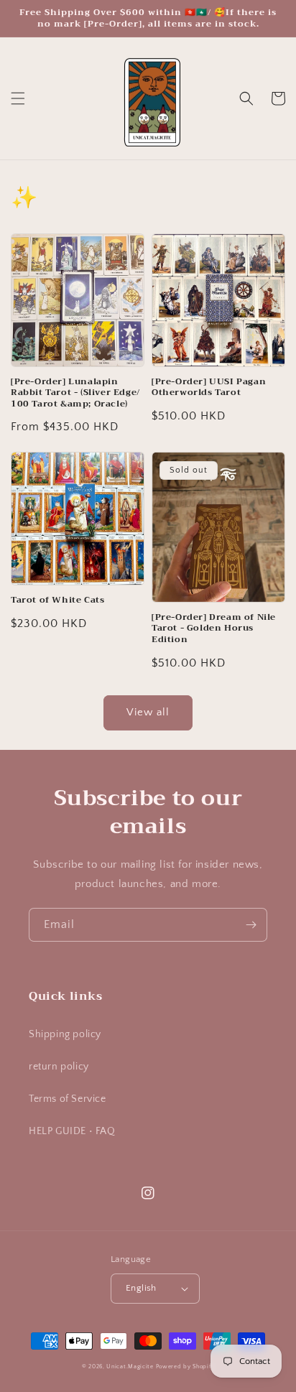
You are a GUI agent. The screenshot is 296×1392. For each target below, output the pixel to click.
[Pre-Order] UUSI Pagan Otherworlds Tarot (209, 387)
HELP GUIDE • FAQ (72, 1131)
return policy (59, 1066)
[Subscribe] (251, 925)
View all (148, 712)
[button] (18, 98)
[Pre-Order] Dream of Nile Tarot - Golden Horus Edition (214, 629)
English (141, 1288)
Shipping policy (65, 1034)
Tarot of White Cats (57, 600)
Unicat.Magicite (130, 1366)
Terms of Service (67, 1099)
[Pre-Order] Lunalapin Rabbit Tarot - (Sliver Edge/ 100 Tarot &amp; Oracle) (75, 393)
